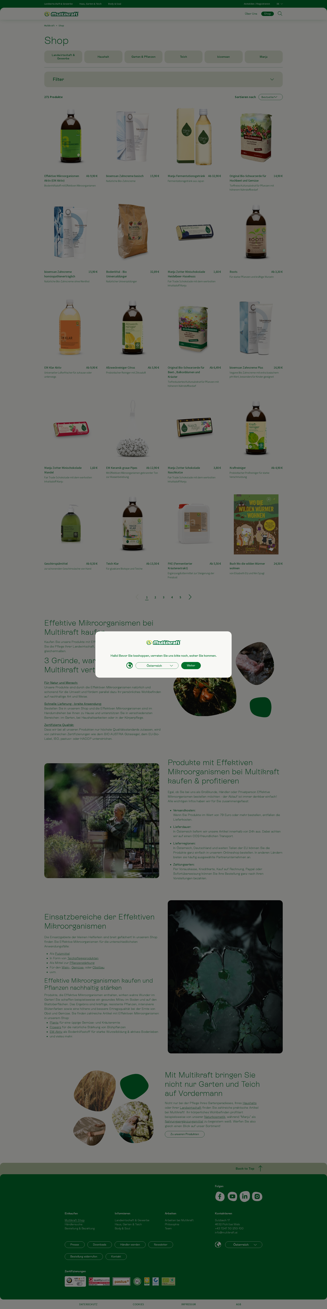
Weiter (191, 665)
